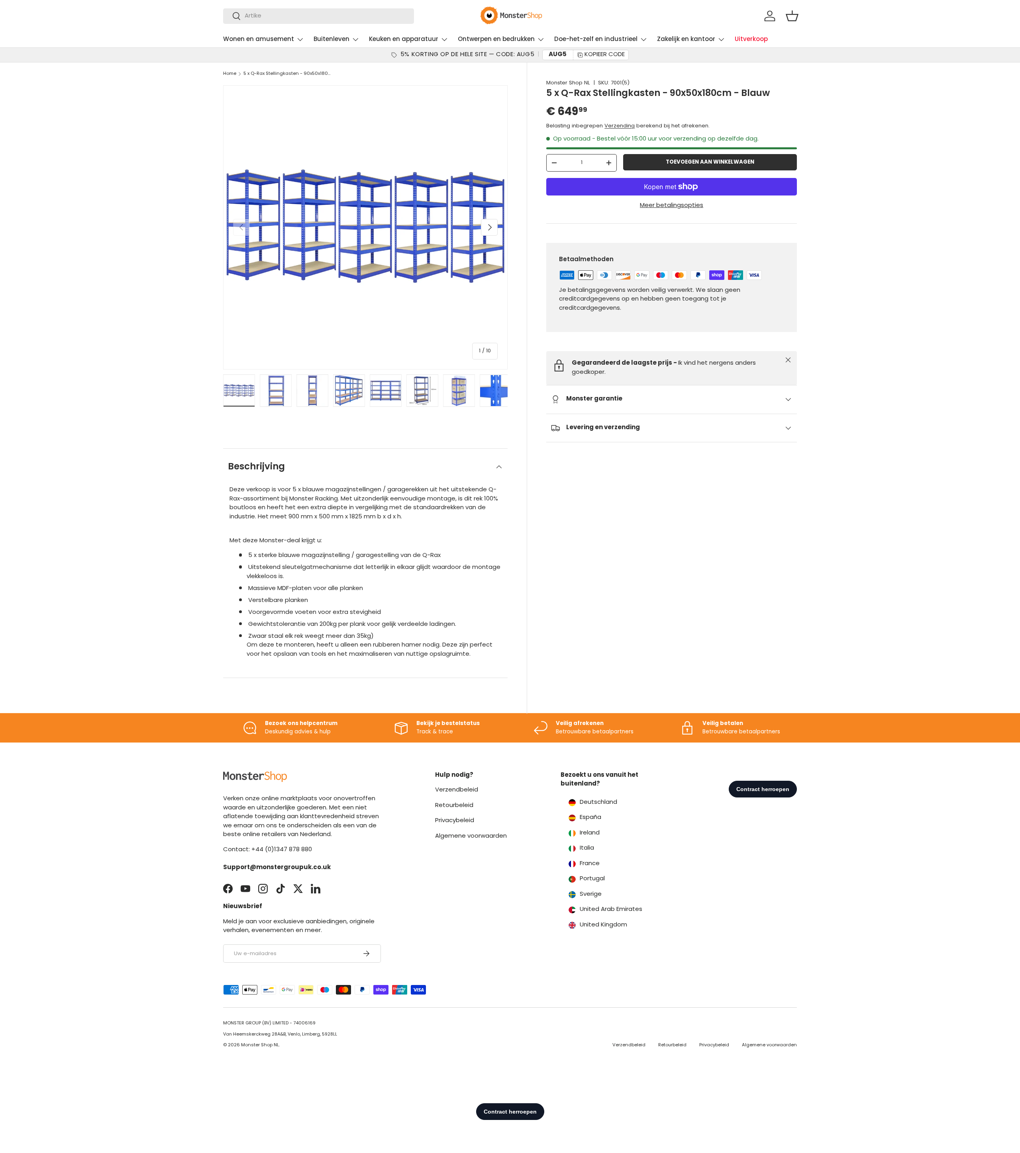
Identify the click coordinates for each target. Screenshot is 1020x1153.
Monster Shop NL (568, 83)
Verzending (619, 126)
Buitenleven (331, 40)
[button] (792, 16)
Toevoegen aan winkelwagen (710, 162)
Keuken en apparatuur (403, 40)
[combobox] (318, 16)
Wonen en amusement (258, 40)
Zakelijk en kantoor (686, 40)
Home (229, 74)
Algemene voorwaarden (471, 836)
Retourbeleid (454, 806)
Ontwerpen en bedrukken (496, 40)
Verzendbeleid (456, 790)
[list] (365, 227)
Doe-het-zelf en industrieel (596, 40)
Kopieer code (605, 55)
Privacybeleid (454, 821)
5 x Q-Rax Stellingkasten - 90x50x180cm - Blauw (288, 74)
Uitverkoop (751, 40)
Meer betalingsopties (671, 206)
